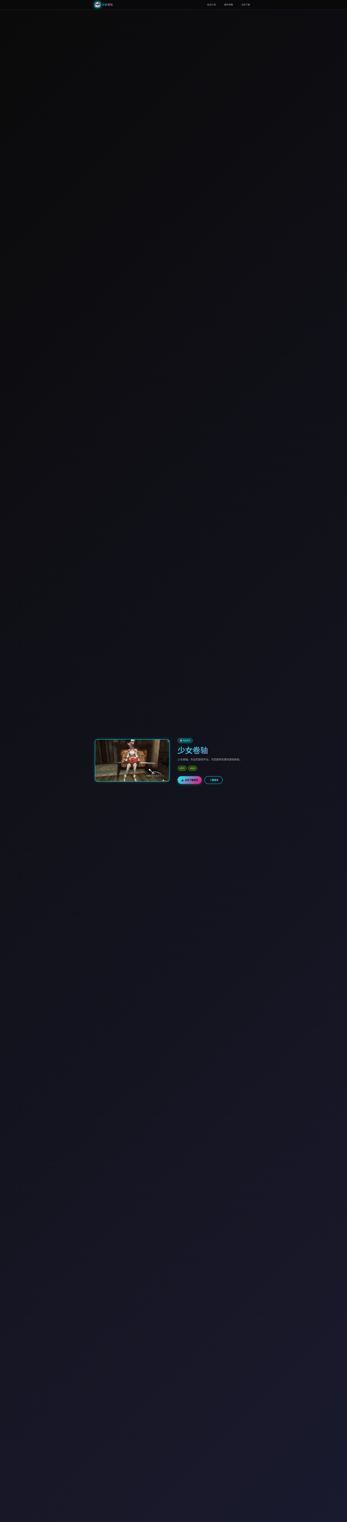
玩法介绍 (211, 4)
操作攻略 (228, 4)
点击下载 (245, 4)
